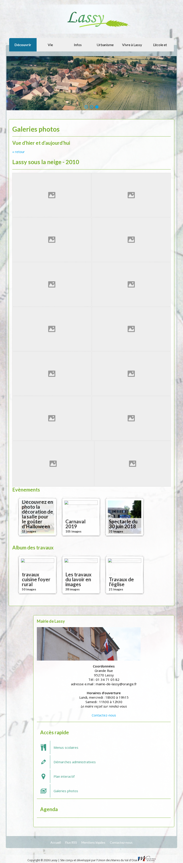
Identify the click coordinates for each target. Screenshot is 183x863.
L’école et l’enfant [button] (160, 47)
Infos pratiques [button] (77, 47)
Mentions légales (93, 842)
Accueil (55, 842)
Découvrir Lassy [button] (23, 47)
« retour (18, 151)
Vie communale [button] (49, 47)
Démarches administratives (75, 762)
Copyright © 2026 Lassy (42, 860)
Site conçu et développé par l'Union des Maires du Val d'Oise (98, 860)
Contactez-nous (104, 715)
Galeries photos (66, 791)
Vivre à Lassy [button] (132, 45)
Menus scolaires (66, 747)
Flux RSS (71, 842)
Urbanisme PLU (105, 47)
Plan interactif (64, 776)
